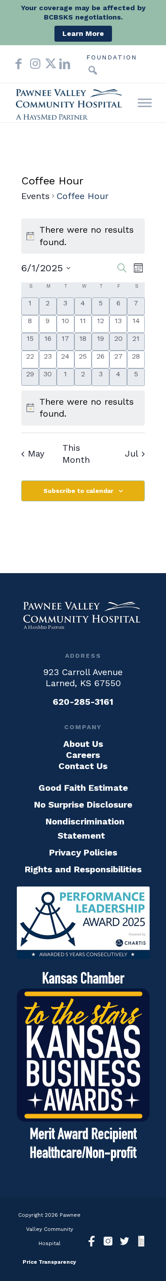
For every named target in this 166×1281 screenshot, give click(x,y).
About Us (83, 743)
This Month (76, 453)
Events (35, 196)
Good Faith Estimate (83, 787)
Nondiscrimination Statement (85, 828)
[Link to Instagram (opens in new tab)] (33, 63)
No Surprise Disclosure (83, 804)
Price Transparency (49, 1262)
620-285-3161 (83, 701)
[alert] (83, 408)
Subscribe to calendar (78, 490)
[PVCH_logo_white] (83, 615)
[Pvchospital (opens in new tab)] (108, 1242)
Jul (131, 453)
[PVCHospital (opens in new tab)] (124, 1242)
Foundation (111, 57)
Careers (83, 755)
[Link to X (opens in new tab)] (47, 63)
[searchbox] (79, 70)
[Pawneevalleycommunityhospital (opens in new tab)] (92, 1242)
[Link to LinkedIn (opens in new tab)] (62, 63)
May (36, 453)
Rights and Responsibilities (83, 869)
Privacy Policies (83, 852)
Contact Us (83, 766)
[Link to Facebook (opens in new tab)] (18, 63)
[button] (93, 70)
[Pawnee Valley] (68, 103)
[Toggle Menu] (145, 102)
